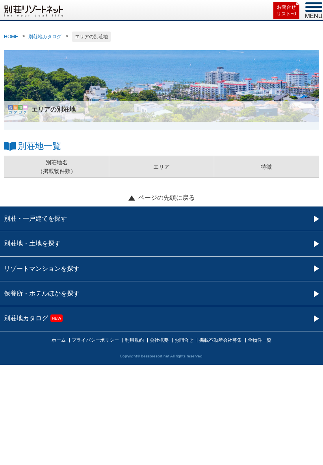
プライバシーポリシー (95, 340)
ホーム (59, 340)
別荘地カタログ (44, 36)
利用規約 (134, 340)
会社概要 (159, 340)
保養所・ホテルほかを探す (42, 293)
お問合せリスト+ (286, 10)
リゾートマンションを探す (42, 268)
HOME (11, 36)
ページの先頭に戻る (166, 197)
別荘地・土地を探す (32, 243)
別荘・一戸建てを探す (35, 218)
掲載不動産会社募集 (220, 340)
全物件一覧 (259, 340)
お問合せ (183, 340)
